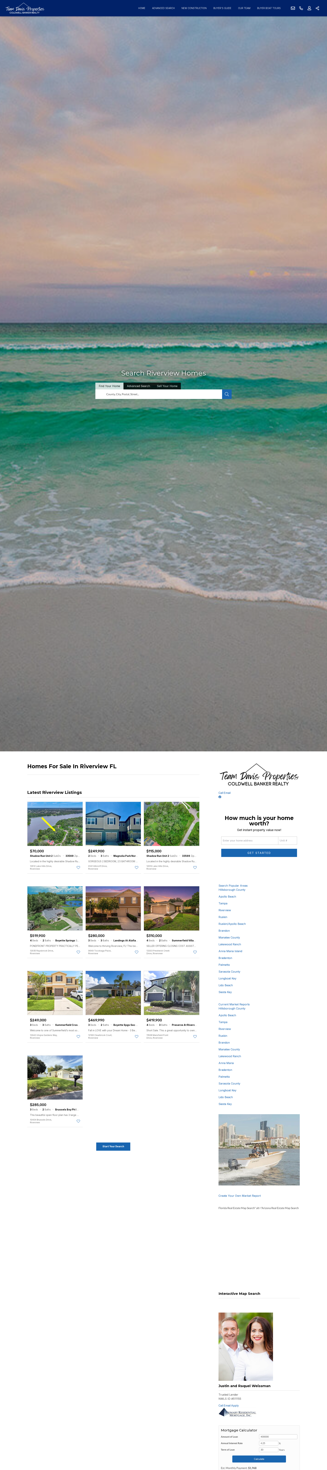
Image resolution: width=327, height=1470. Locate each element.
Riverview (225, 910)
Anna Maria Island (230, 951)
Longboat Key (227, 978)
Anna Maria (226, 1063)
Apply (235, 1405)
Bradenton (225, 958)
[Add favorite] (78, 867)
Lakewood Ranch (230, 944)
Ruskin (223, 917)
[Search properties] (227, 394)
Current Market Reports (234, 1004)
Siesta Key (225, 992)
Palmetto (224, 964)
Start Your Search (113, 1146)
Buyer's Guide (222, 8)
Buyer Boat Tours (269, 8)
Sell (167, 386)
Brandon (224, 930)
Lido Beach (226, 985)
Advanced (138, 386)
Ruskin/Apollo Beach (232, 924)
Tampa (223, 903)
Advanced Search (163, 8)
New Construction (194, 8)
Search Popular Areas (233, 885)
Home (141, 8)
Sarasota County (229, 971)
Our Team (244, 8)
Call (221, 793)
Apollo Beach (227, 896)
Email (227, 793)
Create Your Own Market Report (240, 1195)
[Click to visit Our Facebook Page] (220, 797)
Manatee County (229, 937)
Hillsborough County (232, 889)
